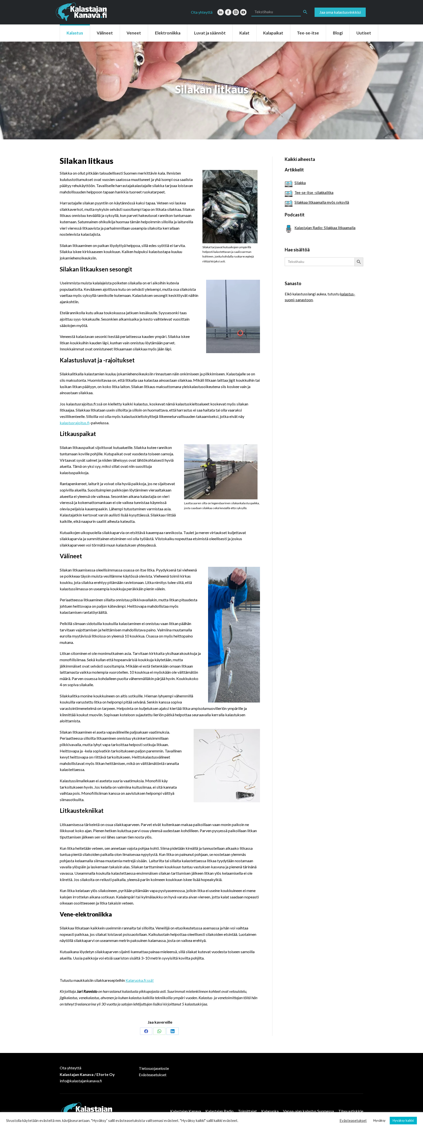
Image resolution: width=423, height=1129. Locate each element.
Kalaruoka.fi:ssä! (140, 980)
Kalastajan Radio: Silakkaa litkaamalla (324, 227)
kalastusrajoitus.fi (75, 422)
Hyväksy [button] (379, 1120)
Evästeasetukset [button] (353, 1120)
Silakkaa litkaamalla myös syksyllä (321, 202)
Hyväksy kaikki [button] (403, 1120)
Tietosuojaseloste (154, 1068)
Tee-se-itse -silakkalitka (313, 192)
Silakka (300, 182)
